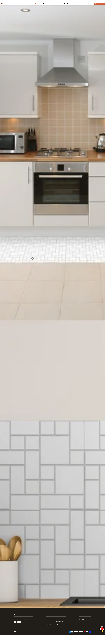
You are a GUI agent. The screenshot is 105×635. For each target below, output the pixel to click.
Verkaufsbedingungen (60, 620)
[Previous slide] (103, 197)
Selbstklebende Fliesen (50, 618)
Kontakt (57, 624)
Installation (53, 3)
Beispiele (59, 3)
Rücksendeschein (59, 621)
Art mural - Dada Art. (49, 625)
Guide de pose (48, 624)
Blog (68, 3)
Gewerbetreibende (99, 3)
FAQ (65, 3)
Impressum (58, 618)
